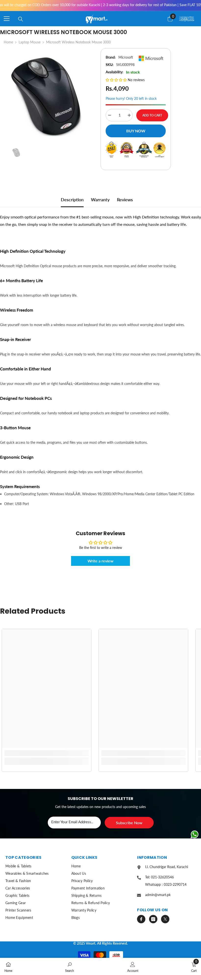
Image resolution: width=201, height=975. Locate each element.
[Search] (21, 19)
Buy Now (135, 130)
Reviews (125, 199)
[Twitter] (165, 919)
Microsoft (125, 57)
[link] (46, 753)
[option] (46, 95)
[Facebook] (141, 919)
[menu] (7, 19)
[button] (117, 80)
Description (72, 199)
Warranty (100, 199)
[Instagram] (153, 919)
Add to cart (152, 115)
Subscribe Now (129, 822)
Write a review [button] (100, 560)
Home (8, 42)
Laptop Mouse (29, 42)
